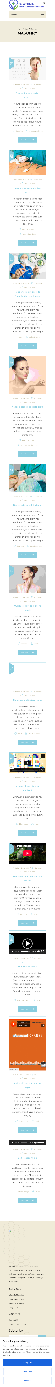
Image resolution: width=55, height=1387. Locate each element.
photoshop (25, 445)
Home (20, 29)
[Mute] (38, 951)
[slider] (25, 951)
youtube (23, 914)
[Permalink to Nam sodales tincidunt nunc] (27, 664)
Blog (26, 29)
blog (24, 229)
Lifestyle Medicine (16, 1295)
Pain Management (16, 1299)
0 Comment (37, 85)
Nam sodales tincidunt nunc (27, 700)
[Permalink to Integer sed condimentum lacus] (27, 174)
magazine (33, 131)
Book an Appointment (18, 1324)
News (40, 131)
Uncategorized (36, 546)
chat (36, 644)
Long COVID (14, 1307)
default (32, 337)
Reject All (27, 1380)
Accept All (27, 1362)
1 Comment (37, 283)
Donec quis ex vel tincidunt (27, 505)
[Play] (12, 951)
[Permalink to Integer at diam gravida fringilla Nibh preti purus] (27, 278)
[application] (27, 943)
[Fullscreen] (42, 951)
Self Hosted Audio (27, 1158)
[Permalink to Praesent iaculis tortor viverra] (27, 79)
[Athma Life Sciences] (26, 5)
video (26, 824)
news (32, 440)
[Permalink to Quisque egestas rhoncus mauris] (27, 592)
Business (30, 229)
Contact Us (14, 1320)
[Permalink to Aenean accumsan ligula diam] (27, 393)
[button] (27, 943)
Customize (27, 1371)
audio (38, 1121)
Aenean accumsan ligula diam (27, 407)
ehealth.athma (29, 88)
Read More (24, 140)
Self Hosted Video (27, 966)
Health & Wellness (16, 1303)
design (27, 1000)
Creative (19, 131)
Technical (34, 445)
